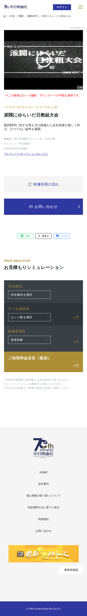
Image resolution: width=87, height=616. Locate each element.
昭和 (21, 16)
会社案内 (43, 483)
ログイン (62, 7)
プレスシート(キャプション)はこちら (26, 153)
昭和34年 (33, 16)
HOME (44, 472)
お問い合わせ (43, 530)
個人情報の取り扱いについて (44, 495)
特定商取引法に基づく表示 (43, 507)
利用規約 (43, 519)
